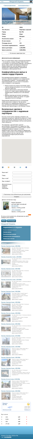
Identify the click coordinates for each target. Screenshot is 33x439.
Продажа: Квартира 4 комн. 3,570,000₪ (10, 335)
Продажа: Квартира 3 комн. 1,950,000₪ (10, 368)
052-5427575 (14, 206)
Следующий (23, 5)
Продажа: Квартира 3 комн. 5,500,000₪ (10, 291)
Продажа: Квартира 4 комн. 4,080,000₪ (10, 246)
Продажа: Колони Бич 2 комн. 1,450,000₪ (11, 256)
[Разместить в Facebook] (26, 167)
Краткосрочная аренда (9, 234)
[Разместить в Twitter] (20, 167)
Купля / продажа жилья (9, 229)
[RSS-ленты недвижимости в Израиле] (29, 214)
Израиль (5, 403)
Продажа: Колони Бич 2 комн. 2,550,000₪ (11, 279)
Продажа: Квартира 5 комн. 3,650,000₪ (10, 391)
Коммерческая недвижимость (11, 236)
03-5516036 (7, 437)
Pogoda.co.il (27, 409)
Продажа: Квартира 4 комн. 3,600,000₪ (10, 268)
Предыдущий (10, 5)
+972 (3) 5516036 (16, 210)
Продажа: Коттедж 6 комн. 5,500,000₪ (10, 379)
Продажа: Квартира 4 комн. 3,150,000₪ (10, 346)
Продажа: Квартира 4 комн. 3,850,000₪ (10, 324)
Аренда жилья (7, 232)
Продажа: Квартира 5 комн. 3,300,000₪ (10, 302)
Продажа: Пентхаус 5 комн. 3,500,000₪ (10, 313)
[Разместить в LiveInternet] (14, 167)
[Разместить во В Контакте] (2, 167)
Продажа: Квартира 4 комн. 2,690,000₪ (10, 357)
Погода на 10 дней (7, 409)
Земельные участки (8, 238)
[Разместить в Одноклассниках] (8, 167)
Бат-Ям (5, 404)
